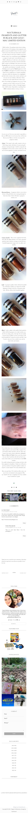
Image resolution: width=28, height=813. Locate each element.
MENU (15, 26)
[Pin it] (16, 487)
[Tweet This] (11, 487)
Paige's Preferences (16, 809)
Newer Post (5, 573)
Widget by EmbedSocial (19, 807)
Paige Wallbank (10, 526)
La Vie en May (6, 510)
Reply (24, 523)
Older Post (23, 573)
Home (14, 572)
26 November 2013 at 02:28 (13, 527)
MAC (25, 458)
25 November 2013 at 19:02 (9, 511)
